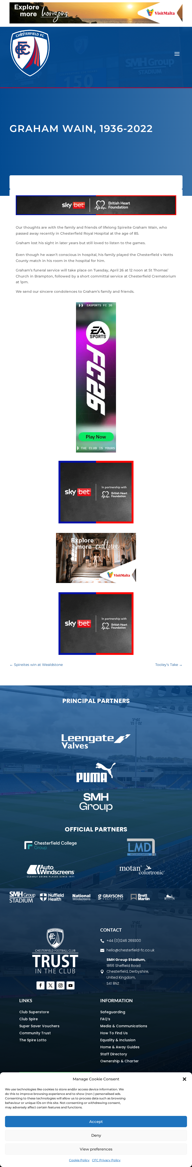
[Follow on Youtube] (70, 985)
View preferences (96, 1149)
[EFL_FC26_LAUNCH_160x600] (96, 451)
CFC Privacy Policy (106, 1160)
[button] (184, 1079)
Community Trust (35, 1033)
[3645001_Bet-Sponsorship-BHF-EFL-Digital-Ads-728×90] (96, 214)
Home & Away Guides (120, 1047)
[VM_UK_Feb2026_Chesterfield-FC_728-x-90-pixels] (96, 22)
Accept (96, 1121)
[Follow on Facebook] (40, 985)
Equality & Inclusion (118, 1040)
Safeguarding (112, 1011)
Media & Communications (123, 1026)
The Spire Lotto (32, 1040)
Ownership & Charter (119, 1061)
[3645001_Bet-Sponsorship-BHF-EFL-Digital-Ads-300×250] (96, 522)
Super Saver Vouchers (39, 1026)
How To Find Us (114, 1033)
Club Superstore (34, 1011)
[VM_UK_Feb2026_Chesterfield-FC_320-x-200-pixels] (96, 581)
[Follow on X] (50, 985)
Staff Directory (113, 1054)
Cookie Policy (79, 1160)
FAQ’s (105, 1019)
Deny (96, 1135)
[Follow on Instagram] (60, 985)
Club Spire (28, 1019)
